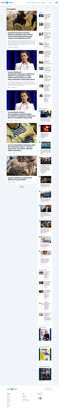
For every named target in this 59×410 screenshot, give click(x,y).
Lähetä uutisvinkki (25, 399)
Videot (38, 2)
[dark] (55, 2)
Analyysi (8, 397)
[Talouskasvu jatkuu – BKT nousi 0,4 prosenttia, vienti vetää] (41, 62)
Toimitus (23, 397)
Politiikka (9, 47)
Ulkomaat (8, 399)
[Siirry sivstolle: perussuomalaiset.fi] (45, 398)
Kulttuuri (8, 402)
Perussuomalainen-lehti (26, 400)
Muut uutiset (9, 400)
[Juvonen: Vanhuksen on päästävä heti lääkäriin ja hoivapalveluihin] (22, 166)
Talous (12, 47)
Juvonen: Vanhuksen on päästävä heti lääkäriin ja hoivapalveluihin (20, 179)
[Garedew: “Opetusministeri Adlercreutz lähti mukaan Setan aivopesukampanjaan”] (41, 45)
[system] (56, 2)
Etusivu (28, 2)
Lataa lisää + (22, 186)
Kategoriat (43, 2)
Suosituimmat (33, 2)
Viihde (8, 406)
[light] (57, 2)
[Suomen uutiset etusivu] (5, 2)
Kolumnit (8, 405)
